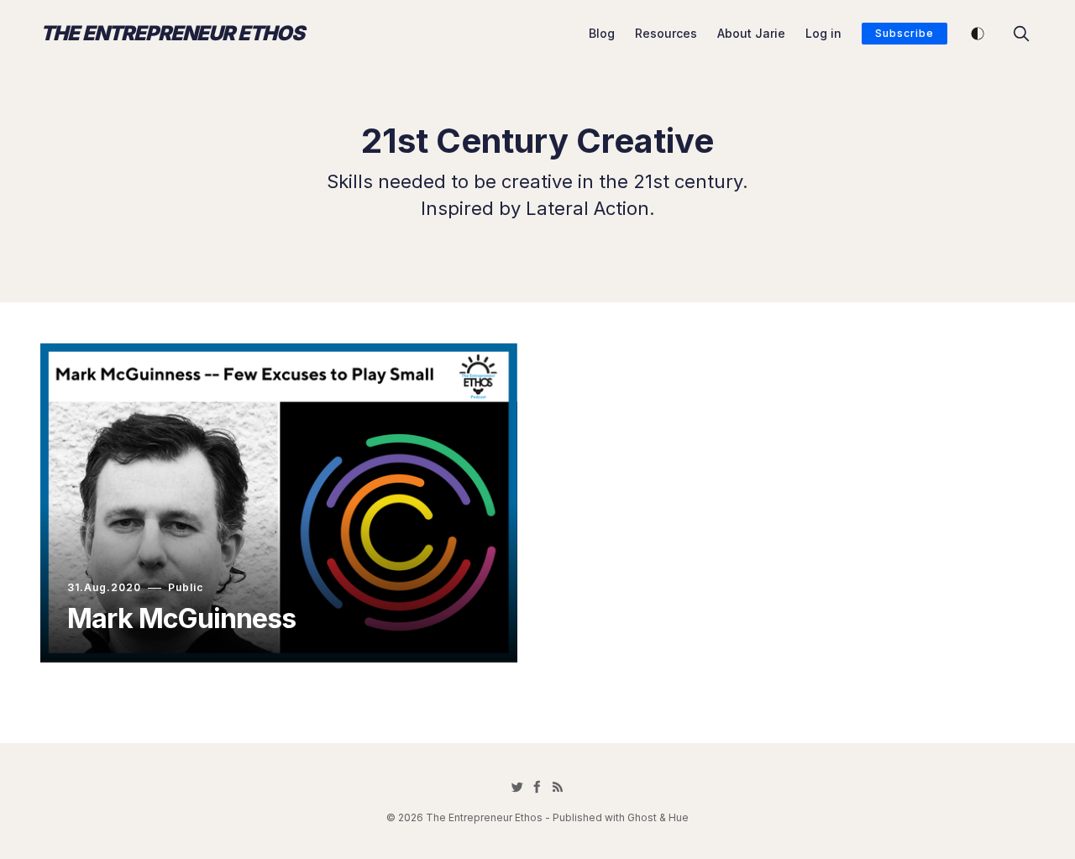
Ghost (642, 817)
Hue (679, 817)
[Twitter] (517, 787)
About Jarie (751, 33)
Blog (602, 33)
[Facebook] (537, 787)
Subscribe (904, 33)
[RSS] (558, 787)
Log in (823, 33)
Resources (666, 33)
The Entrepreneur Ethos (172, 34)
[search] (1021, 33)
